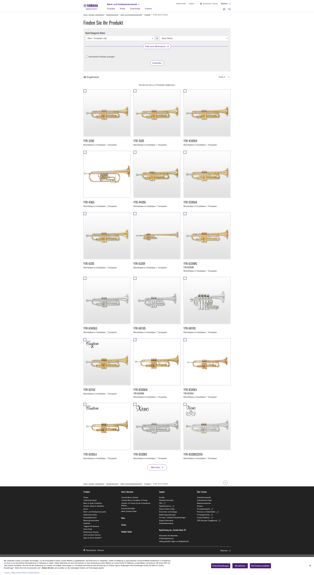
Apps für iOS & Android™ (92, 538)
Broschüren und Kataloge (168, 512)
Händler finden (181, 3)
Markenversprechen (204, 503)
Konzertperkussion (90, 517)
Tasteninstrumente (90, 500)
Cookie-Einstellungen (220, 566)
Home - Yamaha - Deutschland (93, 15)
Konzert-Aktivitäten (128, 508)
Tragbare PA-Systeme (91, 526)
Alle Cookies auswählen (260, 566)
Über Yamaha (202, 491)
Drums (85, 509)
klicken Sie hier (48, 568)
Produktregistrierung (166, 538)
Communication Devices (92, 535)
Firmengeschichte (203, 514)
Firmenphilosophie (203, 509)
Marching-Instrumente (91, 520)
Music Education (127, 491)
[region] (157, 566)
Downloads (135, 8)
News (123, 517)
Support (191, 3)
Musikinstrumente (112, 15)
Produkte (111, 8)
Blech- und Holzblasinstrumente (122, 4)
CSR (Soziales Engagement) (207, 520)
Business (224, 3)
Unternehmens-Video (204, 500)
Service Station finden (167, 509)
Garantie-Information (166, 500)
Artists (122, 8)
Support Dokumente (166, 520)
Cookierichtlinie (33, 572)
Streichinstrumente (90, 514)
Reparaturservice (165, 506)
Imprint (7, 572)
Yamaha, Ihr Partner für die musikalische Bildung (135, 504)
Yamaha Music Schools (129, 497)
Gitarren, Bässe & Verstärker (93, 506)
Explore (148, 8)
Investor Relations (203, 517)
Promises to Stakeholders (206, 512)
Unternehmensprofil (204, 497)
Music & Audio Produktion (92, 503)
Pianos (85, 497)
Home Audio (87, 529)
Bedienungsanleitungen (167, 514)
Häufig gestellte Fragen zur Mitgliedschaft (174, 541)
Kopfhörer (86, 523)
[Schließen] (310, 565)
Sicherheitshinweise (166, 523)
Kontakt (162, 497)
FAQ (160, 503)
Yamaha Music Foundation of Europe (134, 500)
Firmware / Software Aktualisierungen (172, 517)
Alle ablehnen (240, 566)
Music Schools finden (129, 511)
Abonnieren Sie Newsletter (168, 535)
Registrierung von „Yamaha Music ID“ (172, 529)
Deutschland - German (210, 3)
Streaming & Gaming (90, 532)
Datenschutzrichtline (19, 572)
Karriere (200, 506)
